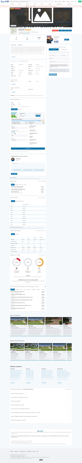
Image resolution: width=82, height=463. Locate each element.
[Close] (81, 6)
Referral (72, 1)
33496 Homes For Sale (29, 379)
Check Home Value (64, 49)
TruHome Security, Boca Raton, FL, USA (18, 294)
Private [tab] (25, 184)
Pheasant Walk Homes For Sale (15, 371)
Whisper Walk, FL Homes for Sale (47, 380)
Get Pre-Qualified (26, 33)
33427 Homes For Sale (29, 375)
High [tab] (22, 184)
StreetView (14, 25)
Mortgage (63, 1)
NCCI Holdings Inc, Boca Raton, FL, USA (18, 308)
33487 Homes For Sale (29, 370)
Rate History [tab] (20, 109)
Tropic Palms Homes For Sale (15, 375)
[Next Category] (44, 290)
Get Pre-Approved (28, 148)
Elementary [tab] (16, 184)
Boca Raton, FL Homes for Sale (47, 370)
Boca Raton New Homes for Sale (62, 371)
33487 (18, 61)
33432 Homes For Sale (29, 376)
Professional (13, 295)
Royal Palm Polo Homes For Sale (15, 381)
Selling (60, 1)
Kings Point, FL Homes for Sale (47, 374)
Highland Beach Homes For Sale (15, 376)
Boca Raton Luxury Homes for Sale (63, 376)
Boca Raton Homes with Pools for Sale (63, 374)
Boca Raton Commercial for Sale (62, 380)
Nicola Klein (17, 442)
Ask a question (14, 173)
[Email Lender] (39, 116)
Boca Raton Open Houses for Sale (62, 381)
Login (80, 1)
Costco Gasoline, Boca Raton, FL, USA (17, 291)
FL (10, 61)
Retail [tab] (21, 289)
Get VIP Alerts (54, 49)
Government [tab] (43, 289)
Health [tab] (25, 289)
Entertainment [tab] (33, 289)
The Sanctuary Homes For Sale (15, 374)
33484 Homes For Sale (29, 380)
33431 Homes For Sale (29, 371)
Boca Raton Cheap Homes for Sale (62, 375)
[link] (41, 17)
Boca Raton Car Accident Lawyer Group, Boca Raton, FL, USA (22, 297)
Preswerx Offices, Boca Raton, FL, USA (18, 302)
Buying (56, 1)
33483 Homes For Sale (29, 381)
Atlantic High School (15, 191)
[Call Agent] (68, 39)
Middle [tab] (20, 184)
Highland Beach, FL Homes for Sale (47, 371)
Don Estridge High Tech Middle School (18, 189)
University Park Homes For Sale (15, 380)
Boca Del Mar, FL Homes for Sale (47, 375)
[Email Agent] (65, 39)
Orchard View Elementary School (17, 186)
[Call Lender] (37, 116)
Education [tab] (28, 289)
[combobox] (31, 1)
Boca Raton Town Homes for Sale (62, 379)
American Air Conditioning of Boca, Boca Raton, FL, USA (21, 305)
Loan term (12, 138)
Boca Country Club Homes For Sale (16, 370)
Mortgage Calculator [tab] (14, 109)
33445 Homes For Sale (29, 374)
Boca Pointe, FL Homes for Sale (47, 381)
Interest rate (13, 133)
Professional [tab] (12, 289)
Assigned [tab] (12, 184)
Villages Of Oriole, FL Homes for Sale (48, 376)
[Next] (70, 327)
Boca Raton (14, 61)
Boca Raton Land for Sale (61, 370)
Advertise (68, 1)
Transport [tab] (38, 289)
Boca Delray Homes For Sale (15, 379)
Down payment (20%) (14, 130)
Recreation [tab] (17, 289)
